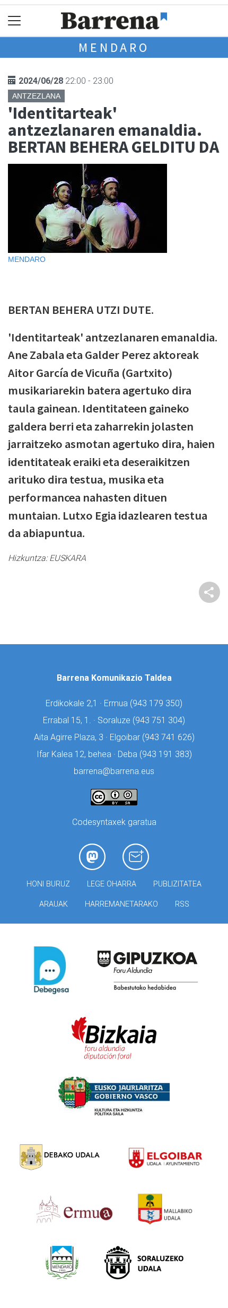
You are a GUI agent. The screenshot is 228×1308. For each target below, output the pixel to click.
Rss (182, 904)
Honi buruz (48, 884)
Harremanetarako (121, 904)
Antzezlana (36, 96)
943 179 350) (157, 703)
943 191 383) (167, 754)
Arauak (53, 904)
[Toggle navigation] (14, 21)
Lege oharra (111, 884)
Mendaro (114, 47)
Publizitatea (177, 884)
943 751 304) (160, 720)
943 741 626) (170, 737)
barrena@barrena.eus (114, 771)
